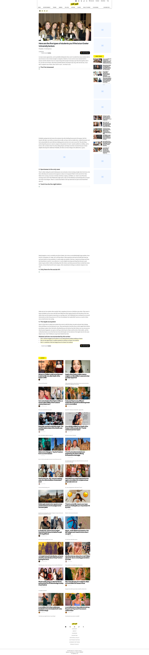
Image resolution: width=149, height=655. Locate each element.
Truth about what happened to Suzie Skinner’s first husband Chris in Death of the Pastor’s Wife (107, 131)
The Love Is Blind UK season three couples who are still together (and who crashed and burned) (107, 60)
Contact (97, 0)
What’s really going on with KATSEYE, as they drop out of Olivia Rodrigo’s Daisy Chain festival (50, 583)
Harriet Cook (44, 53)
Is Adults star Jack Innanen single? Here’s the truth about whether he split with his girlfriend (50, 532)
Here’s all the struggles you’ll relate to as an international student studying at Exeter (61, 338)
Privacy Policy (74, 644)
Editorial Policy (74, 637)
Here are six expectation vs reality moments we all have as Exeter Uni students (59, 340)
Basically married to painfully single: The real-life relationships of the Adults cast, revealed (50, 428)
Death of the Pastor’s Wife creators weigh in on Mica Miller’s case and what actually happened (77, 376)
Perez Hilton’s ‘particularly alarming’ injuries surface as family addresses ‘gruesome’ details (106, 74)
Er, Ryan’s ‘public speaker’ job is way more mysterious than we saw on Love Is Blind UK (107, 117)
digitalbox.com (75, 653)
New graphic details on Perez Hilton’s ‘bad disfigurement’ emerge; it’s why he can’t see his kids (107, 67)
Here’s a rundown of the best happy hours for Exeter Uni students (56, 342)
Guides (79, 7)
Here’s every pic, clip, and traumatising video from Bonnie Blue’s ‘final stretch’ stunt (50, 480)
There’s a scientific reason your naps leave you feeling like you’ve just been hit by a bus (77, 505)
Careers (74, 633)
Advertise (103, 0)
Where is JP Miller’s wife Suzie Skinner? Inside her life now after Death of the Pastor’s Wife (50, 376)
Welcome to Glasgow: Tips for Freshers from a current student (50, 452)
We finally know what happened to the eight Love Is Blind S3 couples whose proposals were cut (77, 480)
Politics (67, 7)
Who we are (91, 0)
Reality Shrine (86, 7)
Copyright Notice (74, 639)
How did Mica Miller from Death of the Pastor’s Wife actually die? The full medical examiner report (76, 428)
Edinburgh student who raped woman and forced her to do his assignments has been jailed (50, 505)
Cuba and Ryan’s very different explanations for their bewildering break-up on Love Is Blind (77, 402)
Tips (108, 0)
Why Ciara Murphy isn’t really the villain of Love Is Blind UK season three (77, 582)
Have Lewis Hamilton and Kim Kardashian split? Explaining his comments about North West (107, 80)
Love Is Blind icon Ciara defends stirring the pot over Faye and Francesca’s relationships (77, 608)
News (39, 7)
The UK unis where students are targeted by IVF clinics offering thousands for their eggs (75, 453)
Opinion (73, 7)
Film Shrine (95, 7)
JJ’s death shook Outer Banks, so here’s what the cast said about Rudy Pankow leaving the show (50, 557)
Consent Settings (74, 642)
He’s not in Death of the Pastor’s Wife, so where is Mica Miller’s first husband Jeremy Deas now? (50, 402)
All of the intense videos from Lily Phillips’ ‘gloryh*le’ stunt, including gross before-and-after (77, 557)
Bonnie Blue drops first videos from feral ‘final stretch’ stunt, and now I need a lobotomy (107, 143)
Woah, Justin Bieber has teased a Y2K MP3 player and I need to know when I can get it (77, 532)
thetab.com (72, 650)
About (74, 631)
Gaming (60, 7)
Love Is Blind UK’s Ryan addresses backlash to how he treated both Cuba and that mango (50, 608)
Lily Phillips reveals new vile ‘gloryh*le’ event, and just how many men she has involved (107, 137)
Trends (54, 7)
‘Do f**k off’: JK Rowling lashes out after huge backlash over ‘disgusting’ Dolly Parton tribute (107, 124)
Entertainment (46, 7)
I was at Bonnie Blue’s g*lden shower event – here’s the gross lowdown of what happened (106, 150)
